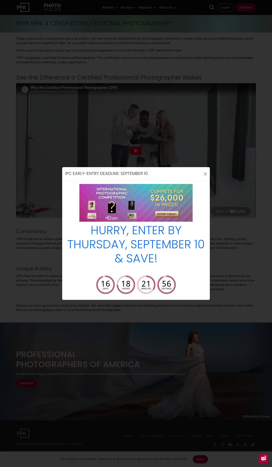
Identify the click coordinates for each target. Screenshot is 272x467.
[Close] (205, 174)
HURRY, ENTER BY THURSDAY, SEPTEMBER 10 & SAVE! (136, 245)
